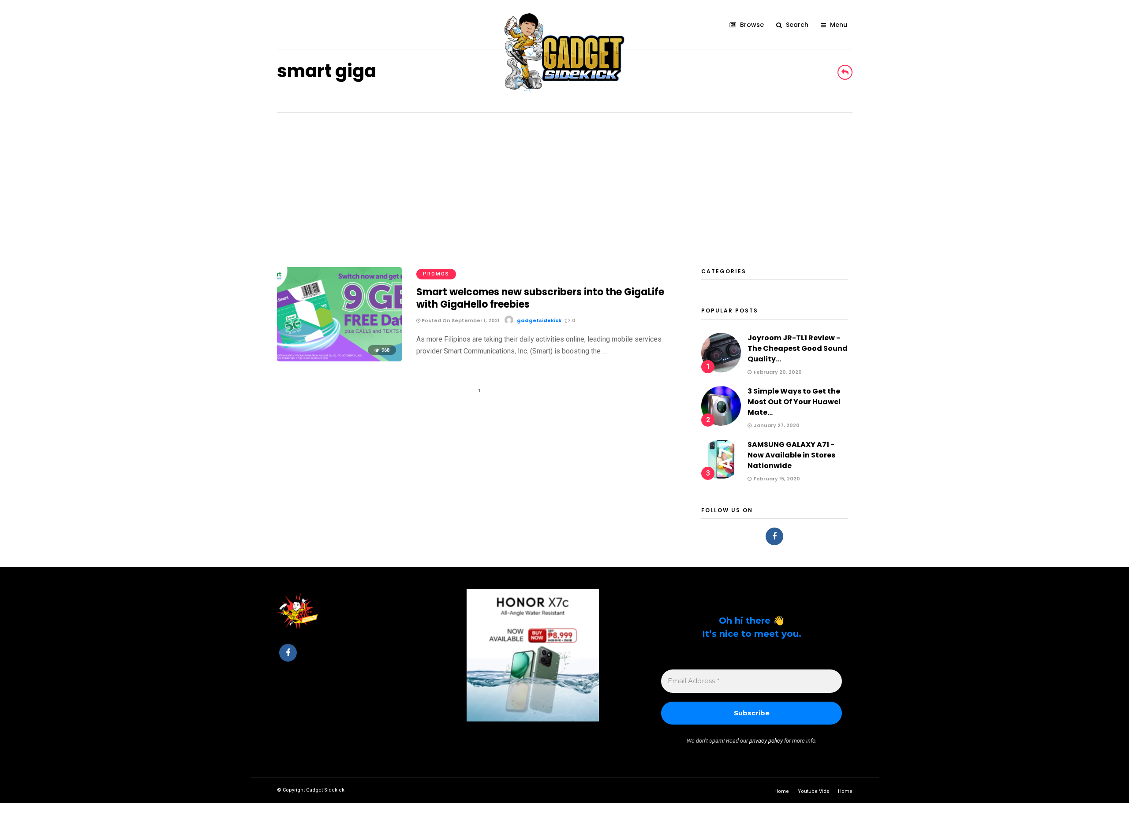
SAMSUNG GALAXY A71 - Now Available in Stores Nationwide (791, 455)
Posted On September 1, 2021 (460, 320)
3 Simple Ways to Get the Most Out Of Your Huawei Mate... (794, 401)
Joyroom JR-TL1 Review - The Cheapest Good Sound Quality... (798, 348)
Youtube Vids (813, 791)
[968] (339, 359)
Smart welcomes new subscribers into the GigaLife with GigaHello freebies (540, 298)
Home (781, 791)
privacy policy (766, 740)
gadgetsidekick (539, 320)
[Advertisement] (564, 179)
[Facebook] (774, 536)
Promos (436, 274)
